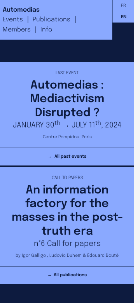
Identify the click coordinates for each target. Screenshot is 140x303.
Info (46, 29)
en (123, 17)
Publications (51, 19)
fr (123, 5)
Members (17, 29)
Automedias (21, 10)
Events (13, 19)
